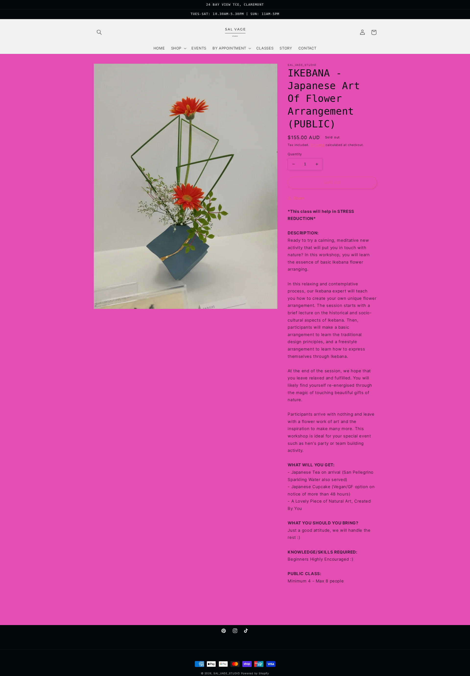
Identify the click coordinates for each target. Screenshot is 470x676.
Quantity (295, 154)
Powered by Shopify (255, 673)
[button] (99, 32)
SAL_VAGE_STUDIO (226, 673)
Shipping (317, 145)
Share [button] (299, 198)
